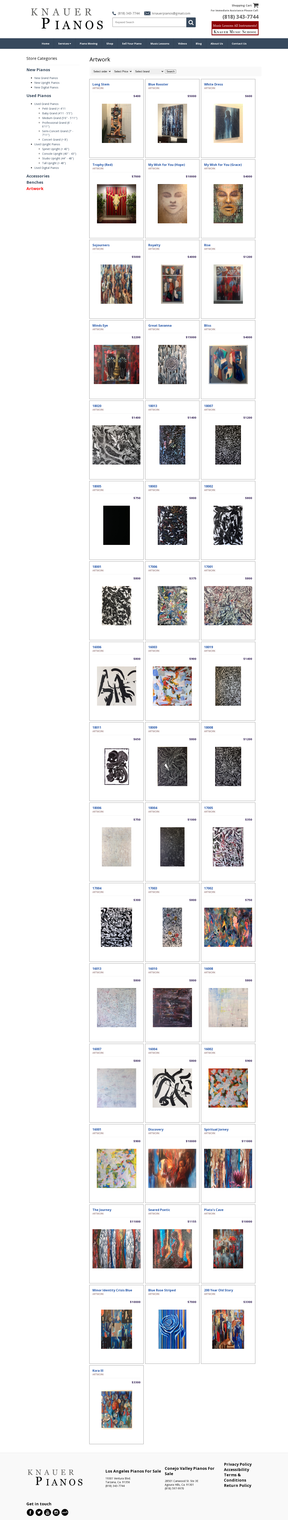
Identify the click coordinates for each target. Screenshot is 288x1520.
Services (64, 43)
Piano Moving (89, 43)
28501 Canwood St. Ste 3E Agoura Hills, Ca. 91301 (181, 1482)
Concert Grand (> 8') (55, 139)
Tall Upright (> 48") (54, 163)
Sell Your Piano (132, 43)
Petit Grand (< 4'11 (54, 108)
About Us (217, 43)
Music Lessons (159, 43)
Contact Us (239, 43)
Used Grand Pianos (46, 104)
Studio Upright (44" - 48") (58, 158)
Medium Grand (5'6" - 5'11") (59, 118)
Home (45, 43)
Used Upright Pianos (47, 144)
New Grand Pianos (46, 78)
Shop (109, 43)
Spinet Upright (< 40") (55, 149)
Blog (199, 43)
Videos (182, 43)
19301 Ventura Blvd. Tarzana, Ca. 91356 (118, 1480)
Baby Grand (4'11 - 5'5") (57, 113)
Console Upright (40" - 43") (59, 153)
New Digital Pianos (46, 87)
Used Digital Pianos (46, 168)
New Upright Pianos (47, 83)
